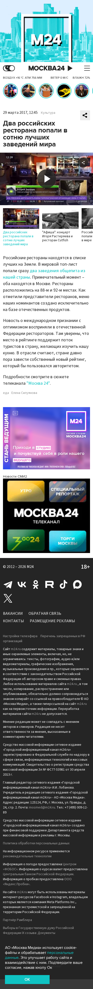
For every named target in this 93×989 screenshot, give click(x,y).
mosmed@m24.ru (42, 807)
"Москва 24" (38, 383)
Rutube (50, 584)
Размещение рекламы (52, 621)
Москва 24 (46, 68)
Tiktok (63, 584)
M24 (30, 566)
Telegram (8, 584)
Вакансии (13, 613)
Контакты (13, 621)
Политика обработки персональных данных (36, 843)
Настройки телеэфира (20, 636)
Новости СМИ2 (15, 476)
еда (6, 393)
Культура (48, 112)
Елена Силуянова (24, 393)
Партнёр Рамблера (17, 920)
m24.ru (16, 649)
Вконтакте (22, 584)
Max (77, 584)
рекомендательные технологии (27, 856)
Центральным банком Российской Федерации (38, 874)
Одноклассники (36, 584)
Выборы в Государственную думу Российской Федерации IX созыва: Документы (38, 930)
